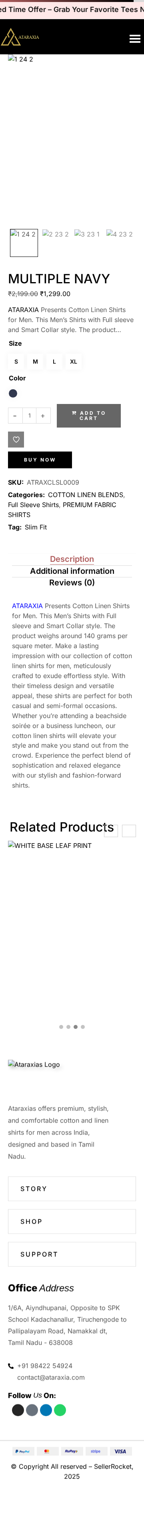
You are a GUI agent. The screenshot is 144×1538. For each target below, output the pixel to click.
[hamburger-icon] (135, 38)
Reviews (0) (72, 582)
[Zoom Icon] (72, 139)
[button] (16, 440)
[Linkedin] (46, 1410)
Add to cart (93, 416)
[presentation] (111, 831)
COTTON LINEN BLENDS (85, 495)
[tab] (72, 560)
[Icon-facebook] (32, 1410)
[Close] (111, 1508)
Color (17, 378)
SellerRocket (113, 1467)
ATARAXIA (23, 310)
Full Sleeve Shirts (33, 505)
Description (72, 559)
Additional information (72, 571)
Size (15, 343)
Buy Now (40, 460)
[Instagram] (18, 1410)
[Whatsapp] (60, 1410)
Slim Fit (36, 527)
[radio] (13, 393)
